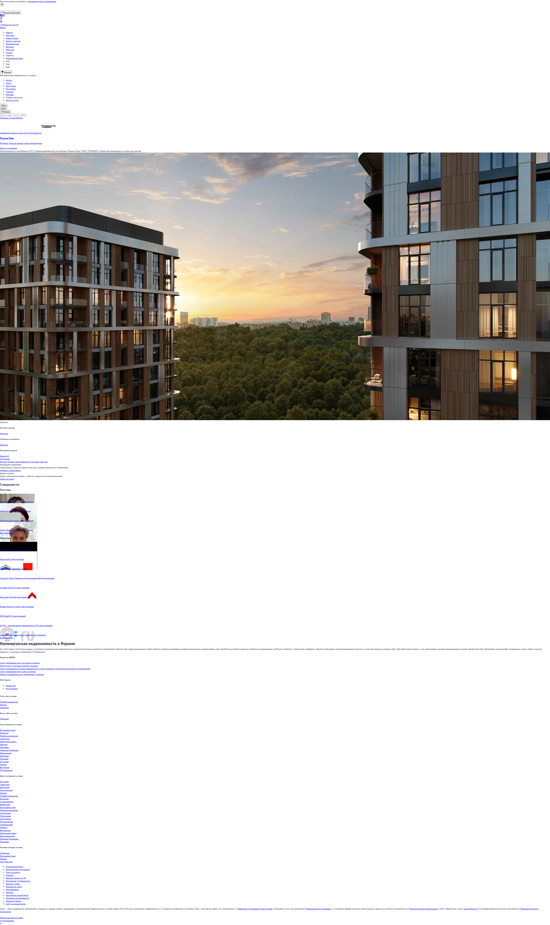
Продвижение (12, 889)
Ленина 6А (11, 685)
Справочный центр (14, 866)
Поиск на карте (13, 872)
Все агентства (6, 637)
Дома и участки (13, 41)
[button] (275, 141)
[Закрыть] (2, 4)
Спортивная (5, 818)
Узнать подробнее (8, 148)
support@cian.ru (470, 908)
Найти (20, 118)
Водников (4, 767)
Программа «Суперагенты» (18, 881)
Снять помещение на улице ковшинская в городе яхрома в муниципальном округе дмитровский (45, 668)
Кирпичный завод (8, 741)
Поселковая (5, 816)
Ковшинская (5, 753)
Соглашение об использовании (41, 1)
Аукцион (9, 875)
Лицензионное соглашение (318, 908)
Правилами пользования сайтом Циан (255, 908)
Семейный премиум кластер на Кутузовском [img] (20, 133)
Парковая (4, 718)
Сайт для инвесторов (15, 903)
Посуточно (11, 86)
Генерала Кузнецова (9, 750)
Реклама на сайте (14, 886)
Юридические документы (18, 869)
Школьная (5, 787)
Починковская (6, 821)
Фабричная (5, 804)
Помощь (10, 892)
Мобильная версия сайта (11, 917)
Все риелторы (6, 533)
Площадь (5, 111)
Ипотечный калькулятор (17, 895)
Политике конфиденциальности (424, 908)
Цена (3, 108)
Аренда (9, 32)
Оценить (10, 91)
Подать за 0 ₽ (12, 100)
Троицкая (4, 758)
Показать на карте (8, 118)
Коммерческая (12, 44)
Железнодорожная (9, 810)
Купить (9, 80)
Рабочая (3, 744)
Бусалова (4, 761)
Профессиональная (9, 702)
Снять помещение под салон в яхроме (18, 671)
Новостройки (12, 38)
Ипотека (10, 46)
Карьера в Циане (13, 901)
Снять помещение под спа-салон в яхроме (20, 663)
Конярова (4, 707)
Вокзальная (5, 830)
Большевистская (7, 730)
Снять (8, 83)
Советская (4, 738)
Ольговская (5, 813)
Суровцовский (6, 801)
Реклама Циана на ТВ (16, 878)
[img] (48, 133)
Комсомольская (7, 836)
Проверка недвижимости (17, 898)
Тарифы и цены (13, 883)
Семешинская (6, 824)
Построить (11, 88)
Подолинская (6, 770)
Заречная (4, 733)
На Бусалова (11, 688)
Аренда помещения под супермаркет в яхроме (22, 674)
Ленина (3, 704)
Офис (3, 105)
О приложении (7, 920)
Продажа (10, 35)
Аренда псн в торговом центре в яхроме (19, 665)
